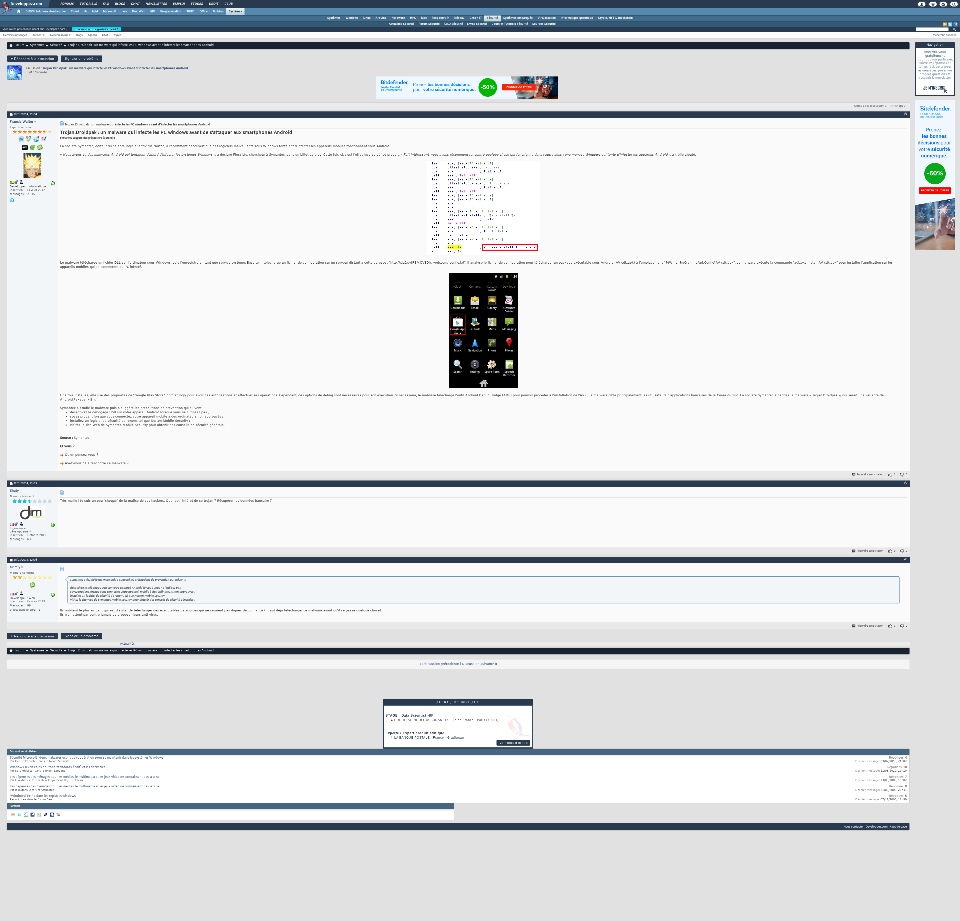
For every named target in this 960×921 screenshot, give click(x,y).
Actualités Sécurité (401, 24)
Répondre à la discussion (32, 58)
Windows (352, 18)
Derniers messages (15, 34)
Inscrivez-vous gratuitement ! (96, 29)
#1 (905, 113)
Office (204, 11)
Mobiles (218, 11)
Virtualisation (547, 18)
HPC (413, 18)
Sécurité (492, 18)
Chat (135, 4)
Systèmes (235, 11)
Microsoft (109, 11)
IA (85, 11)
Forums (67, 4)
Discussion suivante (478, 664)
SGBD (190, 11)
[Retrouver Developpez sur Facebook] (956, 24)
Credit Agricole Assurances (422, 720)
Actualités (127, 644)
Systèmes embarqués (518, 18)
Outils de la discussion (869, 106)
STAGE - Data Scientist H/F (410, 715)
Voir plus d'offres (514, 743)
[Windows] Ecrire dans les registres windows (43, 796)
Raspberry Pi (440, 18)
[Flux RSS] (945, 24)
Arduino (381, 18)
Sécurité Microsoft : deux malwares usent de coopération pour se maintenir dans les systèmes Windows (86, 758)
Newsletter (156, 4)
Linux (366, 18)
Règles (117, 34)
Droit (213, 4)
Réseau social (59, 34)
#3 (905, 559)
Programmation (170, 11)
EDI (152, 11)
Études (196, 4)
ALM (95, 11)
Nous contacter (854, 826)
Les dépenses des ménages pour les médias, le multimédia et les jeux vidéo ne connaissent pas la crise (85, 777)
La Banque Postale (412, 737)
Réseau (459, 18)
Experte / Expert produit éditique (415, 733)
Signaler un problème (81, 58)
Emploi (178, 4)
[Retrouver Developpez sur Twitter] (950, 24)
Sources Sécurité (544, 24)
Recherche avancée (944, 34)
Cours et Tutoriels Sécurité (510, 24)
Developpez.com (877, 826)
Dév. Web (138, 11)
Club (228, 4)
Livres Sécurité (477, 24)
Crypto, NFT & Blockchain (615, 18)
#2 (905, 482)
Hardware (398, 18)
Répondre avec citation (870, 474)
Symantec (82, 438)
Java (124, 11)
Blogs (119, 4)
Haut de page (898, 826)
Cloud (75, 11)
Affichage (897, 106)
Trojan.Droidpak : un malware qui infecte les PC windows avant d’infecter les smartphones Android (115, 68)
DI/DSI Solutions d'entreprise (46, 11)
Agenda (92, 34)
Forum (19, 45)
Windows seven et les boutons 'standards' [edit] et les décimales (57, 767)
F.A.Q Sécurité (453, 24)
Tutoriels (88, 4)
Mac (424, 18)
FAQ (105, 4)
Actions (37, 34)
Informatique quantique (577, 18)
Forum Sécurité (429, 24)
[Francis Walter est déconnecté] (32, 166)
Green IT (476, 18)
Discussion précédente (440, 664)
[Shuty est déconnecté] (32, 513)
